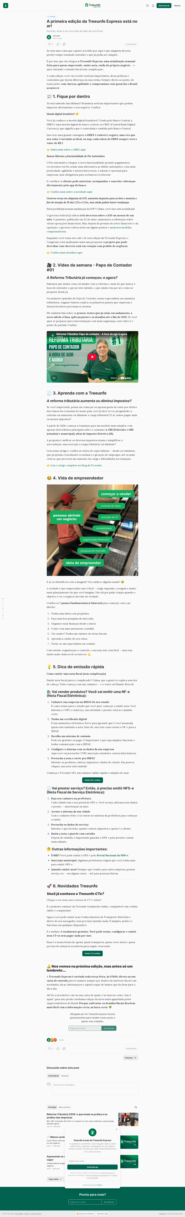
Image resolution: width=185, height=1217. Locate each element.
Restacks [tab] (65, 1076)
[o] (128, 1119)
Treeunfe (56, 36)
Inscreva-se (164, 5)
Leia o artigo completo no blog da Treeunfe (76, 465)
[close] (117, 1129)
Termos (27, 1214)
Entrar (177, 5)
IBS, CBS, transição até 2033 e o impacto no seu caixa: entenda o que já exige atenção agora (80, 1122)
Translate (52, 16)
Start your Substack (86, 1214)
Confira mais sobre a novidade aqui (71, 191)
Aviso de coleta (36, 1214)
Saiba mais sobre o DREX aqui (68, 149)
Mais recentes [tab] (64, 1107)
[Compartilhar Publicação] (153, 5)
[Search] (147, 5)
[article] (92, 1122)
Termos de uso (107, 1173)
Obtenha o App (102, 1214)
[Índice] (3, 608)
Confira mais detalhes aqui (66, 252)
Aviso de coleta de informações (97, 1175)
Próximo (129, 1057)
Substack (162, 1214)
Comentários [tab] (53, 1076)
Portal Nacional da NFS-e (112, 855)
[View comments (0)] (58, 44)
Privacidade (19, 1214)
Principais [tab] (52, 1107)
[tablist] (58, 1075)
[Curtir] (48, 1149)
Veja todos (54, 1179)
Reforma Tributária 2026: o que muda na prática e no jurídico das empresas (77, 1116)
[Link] (43, 96)
